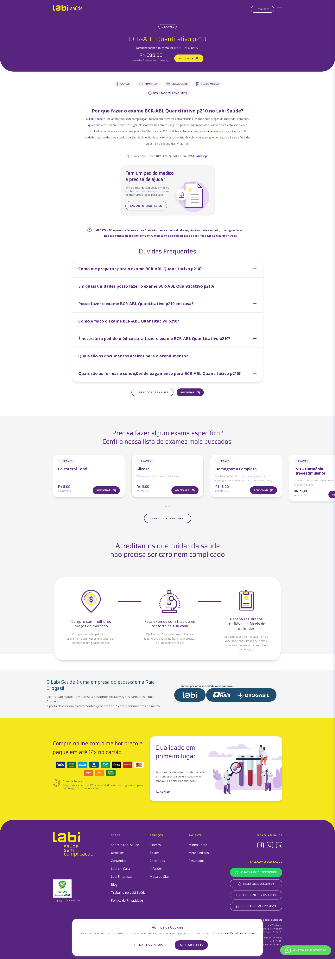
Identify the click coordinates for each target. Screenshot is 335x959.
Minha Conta (197, 845)
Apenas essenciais (148, 945)
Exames (169, 27)
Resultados (262, 9)
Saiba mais (162, 792)
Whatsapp (202, 156)
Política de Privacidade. (240, 933)
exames (192, 131)
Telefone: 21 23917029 (258, 906)
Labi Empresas (121, 876)
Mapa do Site (159, 876)
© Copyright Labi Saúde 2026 (67, 900)
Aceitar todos (191, 945)
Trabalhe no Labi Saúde (128, 892)
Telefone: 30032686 (258, 883)
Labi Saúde (96, 119)
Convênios (118, 861)
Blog (114, 884)
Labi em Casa (120, 868)
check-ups (214, 131)
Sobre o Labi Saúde (125, 845)
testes (203, 131)
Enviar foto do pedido (146, 206)
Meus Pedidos (198, 853)
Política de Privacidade (127, 900)
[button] (167, 268)
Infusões (156, 868)
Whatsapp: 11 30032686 (258, 872)
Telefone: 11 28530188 (258, 894)
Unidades (117, 853)
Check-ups (157, 861)
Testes (155, 853)
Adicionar (186, 58)
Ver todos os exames (152, 392)
